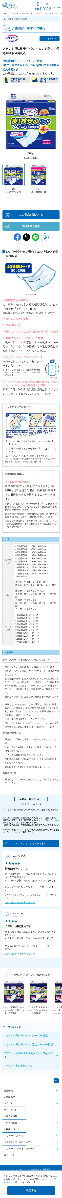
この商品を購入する (31, 214)
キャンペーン (10, 1110)
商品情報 (15, 13)
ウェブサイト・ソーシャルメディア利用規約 (32, 1169)
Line (35, 237)
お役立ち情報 (10, 1116)
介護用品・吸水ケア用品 (31, 13)
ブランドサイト (48, 38)
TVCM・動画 (10, 1122)
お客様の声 (9, 1097)
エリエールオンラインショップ (19, 1148)
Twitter (26, 237)
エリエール (9, 5)
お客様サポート (11, 1129)
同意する (31, 1190)
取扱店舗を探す (31, 226)
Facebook (17, 237)
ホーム (4, 13)
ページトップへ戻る (56, 1080)
